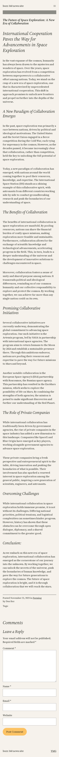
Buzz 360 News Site (13, 6)
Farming (37, 597)
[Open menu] (54, 6)
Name (7, 686)
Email (7, 701)
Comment (9, 648)
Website (7, 715)
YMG (53, 751)
